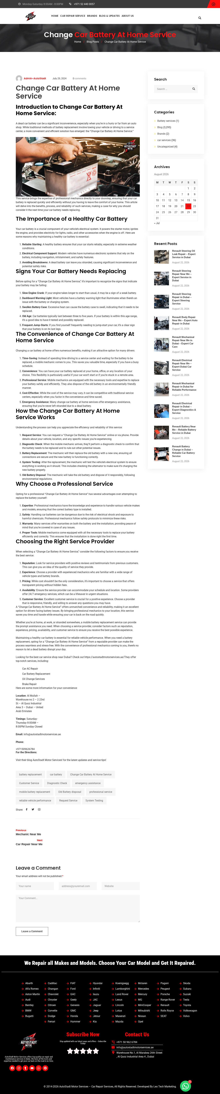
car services (164, 140)
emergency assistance (87, 783)
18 (163, 206)
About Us (128, 16)
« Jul (157, 223)
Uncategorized (165, 146)
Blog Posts (93, 41)
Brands (92, 16)
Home (54, 16)
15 (188, 200)
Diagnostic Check (57, 783)
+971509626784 (25, 749)
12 (169, 200)
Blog (160, 127)
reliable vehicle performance (35, 800)
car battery (56, 774)
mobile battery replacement (34, 791)
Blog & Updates (109, 16)
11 (163, 200)
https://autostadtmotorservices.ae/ (104, 657)
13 (175, 200)
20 (175, 206)
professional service (100, 791)
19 (169, 206)
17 (157, 206)
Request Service (68, 800)
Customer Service (29, 783)
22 (188, 206)
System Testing (94, 800)
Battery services (166, 120)
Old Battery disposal (69, 791)
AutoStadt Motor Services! (47, 760)
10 (157, 200)
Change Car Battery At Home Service (90, 774)
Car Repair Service (72, 16)
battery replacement (30, 774)
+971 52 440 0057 (84, 4)
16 (194, 200)
